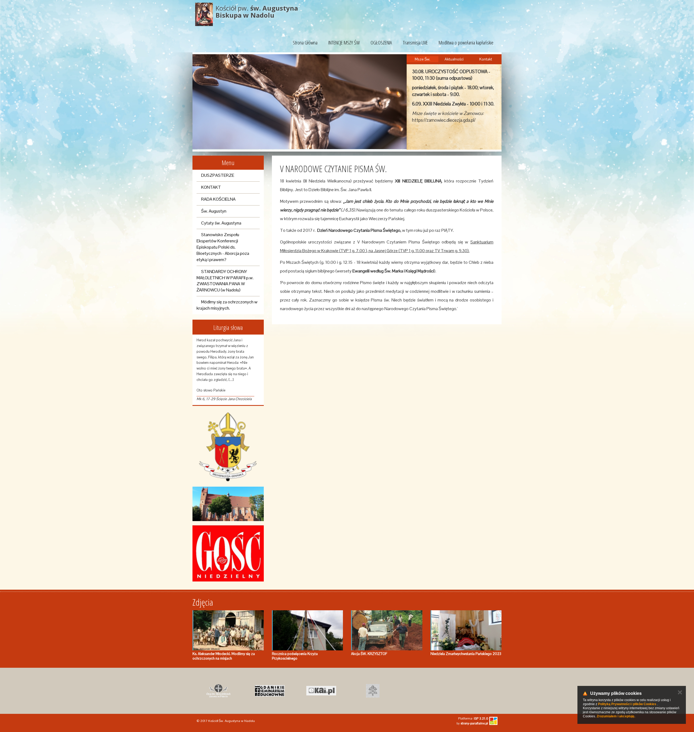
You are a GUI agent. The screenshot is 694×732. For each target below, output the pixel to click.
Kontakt (485, 59)
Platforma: (473, 718)
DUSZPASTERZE (217, 175)
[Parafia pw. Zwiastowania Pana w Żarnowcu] (228, 504)
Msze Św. (422, 59)
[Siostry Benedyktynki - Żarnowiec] (218, 691)
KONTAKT (211, 187)
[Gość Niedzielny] (228, 553)
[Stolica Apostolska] (373, 691)
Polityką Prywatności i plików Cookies (627, 704)
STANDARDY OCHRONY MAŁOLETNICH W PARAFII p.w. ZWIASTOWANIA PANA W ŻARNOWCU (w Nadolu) (225, 281)
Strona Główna (305, 42)
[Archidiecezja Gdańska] (228, 447)
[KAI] (321, 691)
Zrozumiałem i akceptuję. (616, 716)
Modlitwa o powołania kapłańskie (466, 42)
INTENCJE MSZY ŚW (344, 42)
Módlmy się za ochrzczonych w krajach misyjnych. (227, 305)
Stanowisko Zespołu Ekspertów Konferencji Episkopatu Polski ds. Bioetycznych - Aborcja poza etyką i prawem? (223, 247)
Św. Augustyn (213, 211)
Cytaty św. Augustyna (221, 223)
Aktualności (454, 59)
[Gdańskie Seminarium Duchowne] (270, 691)
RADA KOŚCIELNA (218, 199)
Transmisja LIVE (415, 42)
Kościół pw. (257, 12)
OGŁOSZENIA (381, 42)
